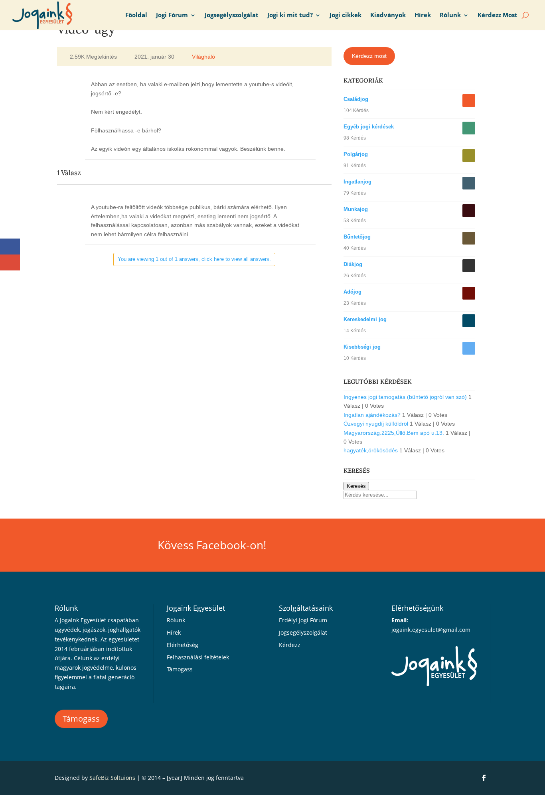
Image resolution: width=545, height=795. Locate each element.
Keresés (356, 486)
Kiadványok (388, 15)
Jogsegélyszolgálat (232, 15)
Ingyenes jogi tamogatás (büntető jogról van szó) (405, 397)
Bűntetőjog (357, 237)
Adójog (352, 292)
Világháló (203, 56)
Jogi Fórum (172, 15)
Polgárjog (356, 154)
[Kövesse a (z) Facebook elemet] (484, 777)
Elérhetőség (182, 645)
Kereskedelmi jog (365, 319)
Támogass (81, 718)
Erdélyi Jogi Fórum (303, 620)
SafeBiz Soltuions (112, 777)
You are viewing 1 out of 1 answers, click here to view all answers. (194, 259)
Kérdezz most (369, 56)
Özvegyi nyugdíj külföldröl (376, 423)
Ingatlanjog (357, 182)
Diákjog (353, 264)
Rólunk (450, 15)
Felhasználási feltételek (198, 657)
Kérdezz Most (497, 15)
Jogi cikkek (345, 15)
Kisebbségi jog (362, 347)
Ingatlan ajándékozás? (372, 415)
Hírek (423, 15)
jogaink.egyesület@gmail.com (430, 629)
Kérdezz (289, 645)
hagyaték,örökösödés (371, 450)
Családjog (356, 99)
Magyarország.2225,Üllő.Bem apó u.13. (394, 433)
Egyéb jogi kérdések (369, 127)
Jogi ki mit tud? (290, 15)
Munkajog (356, 209)
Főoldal (136, 15)
